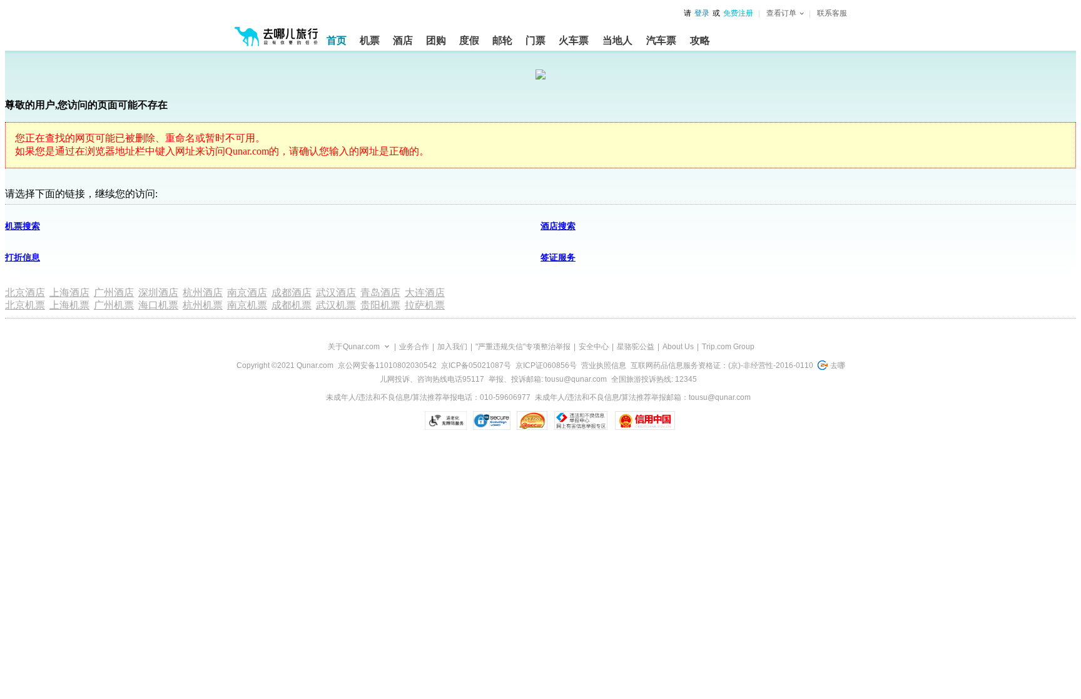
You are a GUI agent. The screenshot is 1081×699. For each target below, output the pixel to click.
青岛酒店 (380, 292)
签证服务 (558, 257)
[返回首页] (276, 31)
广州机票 (114, 305)
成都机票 (292, 305)
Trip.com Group (728, 346)
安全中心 (594, 346)
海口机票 (158, 305)
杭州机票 (203, 305)
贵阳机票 (380, 305)
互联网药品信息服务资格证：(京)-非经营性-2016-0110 (722, 365)
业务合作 (414, 346)
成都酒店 (292, 292)
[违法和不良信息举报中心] (581, 420)
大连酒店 (425, 292)
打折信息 (22, 257)
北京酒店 (25, 292)
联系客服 (832, 13)
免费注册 (738, 13)
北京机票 (25, 305)
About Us (678, 346)
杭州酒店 (203, 292)
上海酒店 (69, 292)
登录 (701, 13)
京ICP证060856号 (546, 365)
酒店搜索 (558, 226)
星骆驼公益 (635, 346)
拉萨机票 (425, 305)
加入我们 (452, 346)
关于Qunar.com (354, 346)
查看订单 (781, 13)
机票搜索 (22, 226)
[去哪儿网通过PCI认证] (532, 420)
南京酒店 (247, 292)
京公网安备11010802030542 (387, 365)
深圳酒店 (158, 292)
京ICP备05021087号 (476, 365)
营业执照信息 (603, 365)
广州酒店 (114, 292)
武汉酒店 (336, 292)
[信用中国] (644, 420)
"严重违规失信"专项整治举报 (523, 346)
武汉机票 (336, 305)
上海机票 (69, 305)
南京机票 (247, 305)
